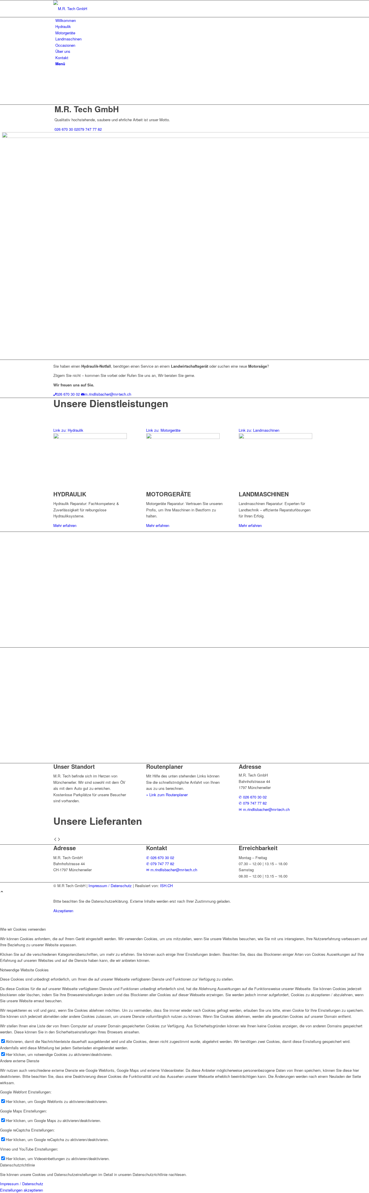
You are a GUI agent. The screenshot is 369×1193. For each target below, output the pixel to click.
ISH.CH (166, 885)
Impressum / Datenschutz (110, 885)
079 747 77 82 (90, 129)
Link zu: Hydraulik (68, 430)
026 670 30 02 (66, 129)
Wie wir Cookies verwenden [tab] (23, 929)
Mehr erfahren (64, 525)
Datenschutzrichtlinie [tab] (17, 1165)
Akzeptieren (63, 910)
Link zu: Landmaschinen (259, 430)
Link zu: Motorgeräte (163, 430)
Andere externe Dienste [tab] (19, 1060)
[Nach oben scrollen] (2, 892)
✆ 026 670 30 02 (253, 797)
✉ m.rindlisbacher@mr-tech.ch (264, 809)
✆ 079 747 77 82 (253, 803)
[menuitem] (185, 20)
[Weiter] (59, 839)
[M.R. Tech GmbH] (96, 8)
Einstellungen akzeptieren (21, 1190)
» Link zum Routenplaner (167, 794)
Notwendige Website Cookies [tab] (24, 970)
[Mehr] (237, 901)
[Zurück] (55, 839)
